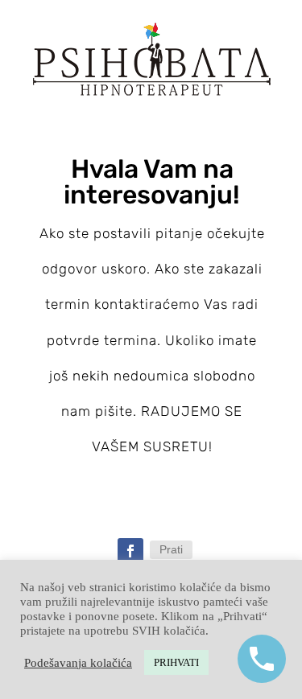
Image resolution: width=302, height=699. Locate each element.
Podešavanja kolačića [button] (78, 662)
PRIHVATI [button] (176, 662)
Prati (171, 549)
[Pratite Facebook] (130, 551)
